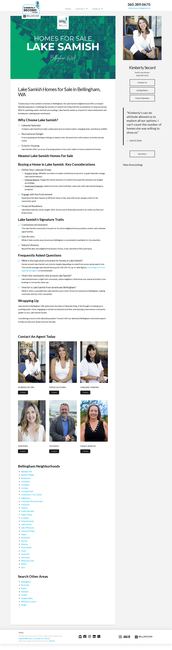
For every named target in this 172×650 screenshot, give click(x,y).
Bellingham (26, 582)
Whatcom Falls (27, 561)
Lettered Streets (28, 531)
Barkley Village (27, 475)
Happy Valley (26, 514)
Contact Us (142, 82)
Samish (24, 541)
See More (142, 154)
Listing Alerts (142, 90)
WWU (24, 564)
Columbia (25, 485)
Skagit (24, 605)
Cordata (24, 488)
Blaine (23, 588)
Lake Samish (26, 524)
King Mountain (27, 521)
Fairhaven (25, 504)
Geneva (24, 508)
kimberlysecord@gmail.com (139, 8)
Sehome (24, 544)
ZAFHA (52, 641)
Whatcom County (28, 601)
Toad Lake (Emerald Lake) (32, 501)
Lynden (24, 595)
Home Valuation (142, 98)
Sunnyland (25, 557)
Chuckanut (25, 481)
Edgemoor (25, 498)
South (23, 551)
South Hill (25, 554)
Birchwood (25, 478)
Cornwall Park (27, 491)
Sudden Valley (27, 598)
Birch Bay (25, 585)
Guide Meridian (27, 511)
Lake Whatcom (27, 528)
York (23, 567)
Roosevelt (25, 537)
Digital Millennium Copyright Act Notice (34, 638)
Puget (23, 534)
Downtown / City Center (31, 494)
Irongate (25, 518)
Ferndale (24, 591)
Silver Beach (26, 547)
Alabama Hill (26, 471)
